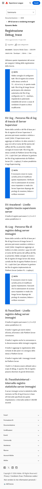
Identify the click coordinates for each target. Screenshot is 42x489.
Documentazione (11, 18)
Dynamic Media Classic (20, 50)
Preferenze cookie (30, 476)
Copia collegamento (22, 44)
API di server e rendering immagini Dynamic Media (20, 23)
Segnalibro (10, 44)
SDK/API (32, 50)
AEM (22, 18)
